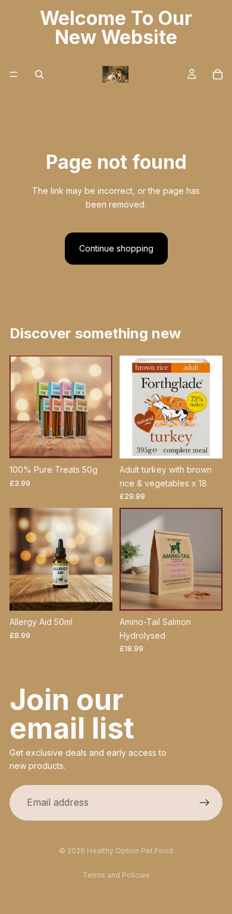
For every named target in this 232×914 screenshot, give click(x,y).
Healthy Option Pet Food (130, 850)
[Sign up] (204, 802)
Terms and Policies (116, 875)
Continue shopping (116, 248)
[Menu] (13, 74)
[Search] (39, 74)
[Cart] (218, 74)
